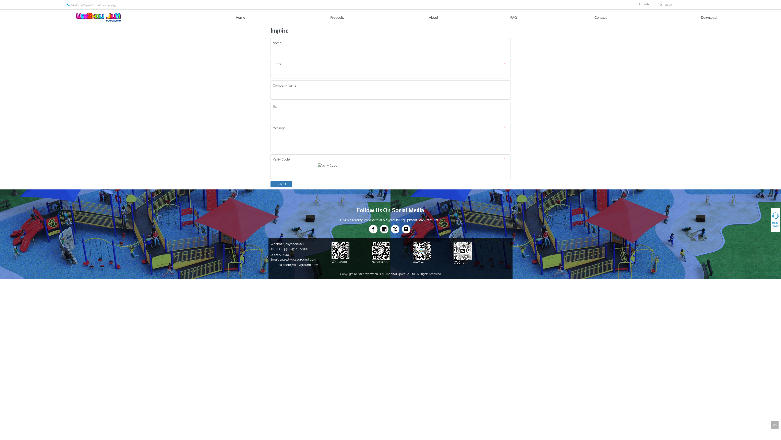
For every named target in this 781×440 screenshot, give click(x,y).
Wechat (766, 220)
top (775, 425)
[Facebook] (373, 229)
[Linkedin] (384, 229)
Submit (281, 184)
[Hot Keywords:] (660, 5)
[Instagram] (406, 229)
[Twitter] (395, 229)
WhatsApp (766, 218)
